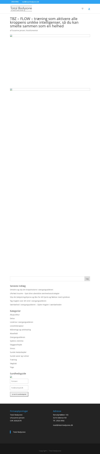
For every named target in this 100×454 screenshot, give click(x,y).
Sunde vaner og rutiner (19, 356)
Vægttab (13, 363)
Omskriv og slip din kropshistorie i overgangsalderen (31, 289)
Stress (12, 348)
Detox (12, 318)
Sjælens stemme (16, 341)
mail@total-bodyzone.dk (63, 425)
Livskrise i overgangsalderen (21, 322)
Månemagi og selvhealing (20, 329)
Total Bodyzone (19, 432)
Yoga (12, 367)
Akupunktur (15, 314)
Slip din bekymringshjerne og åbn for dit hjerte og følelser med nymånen (40, 297)
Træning (13, 359)
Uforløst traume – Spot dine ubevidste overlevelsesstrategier (35, 293)
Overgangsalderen (17, 337)
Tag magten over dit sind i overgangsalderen (28, 301)
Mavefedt (14, 333)
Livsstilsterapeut (16, 326)
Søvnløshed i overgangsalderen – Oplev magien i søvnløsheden (36, 304)
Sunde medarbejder (18, 352)
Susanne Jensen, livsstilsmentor (25, 30)
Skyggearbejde (16, 344)
